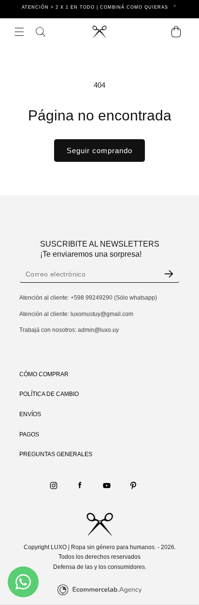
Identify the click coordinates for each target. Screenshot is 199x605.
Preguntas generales (55, 454)
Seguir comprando (99, 150)
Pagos (29, 434)
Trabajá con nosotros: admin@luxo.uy (69, 330)
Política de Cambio (49, 394)
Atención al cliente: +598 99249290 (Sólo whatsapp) (88, 297)
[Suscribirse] (168, 273)
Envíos (30, 414)
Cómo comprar (44, 374)
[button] (19, 31)
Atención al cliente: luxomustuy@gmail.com (76, 314)
